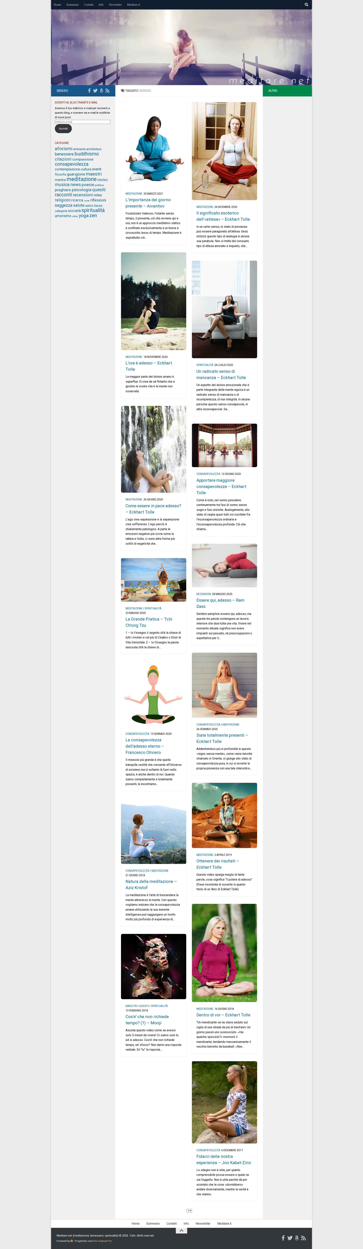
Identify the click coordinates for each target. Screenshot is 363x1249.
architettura (93, 149)
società (74, 210)
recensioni (203, 594)
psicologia (82, 189)
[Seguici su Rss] (107, 90)
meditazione (134, 193)
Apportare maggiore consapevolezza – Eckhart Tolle (221, 486)
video (75, 216)
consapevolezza (208, 473)
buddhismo (86, 154)
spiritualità (204, 365)
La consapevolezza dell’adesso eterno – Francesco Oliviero (145, 746)
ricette (87, 201)
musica (62, 184)
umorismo (63, 216)
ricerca (77, 200)
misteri (102, 180)
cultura (86, 169)
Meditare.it (133, 4)
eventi (96, 169)
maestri (131, 1005)
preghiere (63, 190)
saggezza (63, 205)
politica (99, 185)
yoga (84, 215)
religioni (63, 199)
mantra (60, 180)
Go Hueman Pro (103, 1241)
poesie (88, 184)
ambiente (79, 149)
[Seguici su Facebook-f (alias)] (89, 90)
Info (101, 4)
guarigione (76, 174)
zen (93, 215)
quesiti (144, 1005)
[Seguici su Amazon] (101, 90)
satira (89, 205)
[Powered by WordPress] (72, 1241)
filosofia (60, 174)
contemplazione (67, 169)
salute (79, 205)
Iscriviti (63, 128)
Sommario (72, 4)
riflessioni (98, 200)
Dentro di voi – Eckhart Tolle (223, 1015)
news (75, 184)
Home (57, 4)
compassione (82, 159)
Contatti (88, 4)
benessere (64, 154)
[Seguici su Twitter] (95, 90)
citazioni (63, 159)
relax (98, 195)
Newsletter (115, 4)
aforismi (63, 148)
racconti (63, 194)
